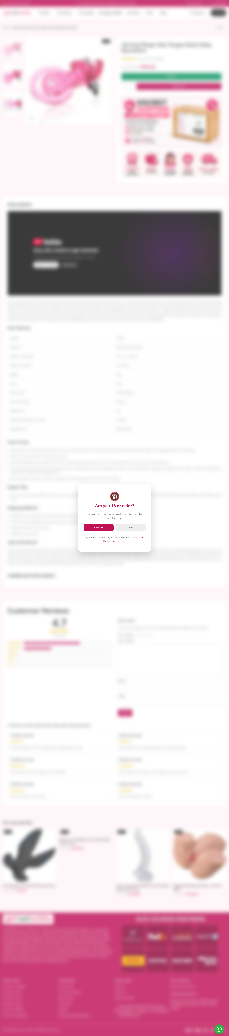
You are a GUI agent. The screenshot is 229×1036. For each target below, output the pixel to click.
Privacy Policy (118, 541)
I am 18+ (98, 527)
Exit (131, 527)
